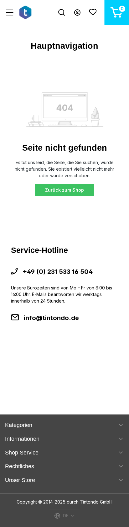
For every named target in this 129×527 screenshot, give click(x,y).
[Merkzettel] (93, 12)
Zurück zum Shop (64, 190)
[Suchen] (61, 12)
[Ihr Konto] (77, 12)
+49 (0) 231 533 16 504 (58, 271)
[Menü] (9, 12)
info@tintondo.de (51, 318)
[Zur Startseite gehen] (26, 12)
